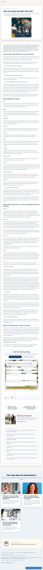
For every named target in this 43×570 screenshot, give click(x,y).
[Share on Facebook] (9, 398)
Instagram (7, 560)
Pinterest (21, 560)
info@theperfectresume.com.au (26, 552)
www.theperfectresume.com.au (10, 342)
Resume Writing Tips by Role (26, 557)
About (19, 558)
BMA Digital (11, 562)
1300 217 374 (34, 552)
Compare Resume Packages (15, 356)
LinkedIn (11, 85)
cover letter (32, 285)
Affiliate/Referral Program (36, 557)
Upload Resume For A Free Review (33, 567)
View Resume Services (21, 421)
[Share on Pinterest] (12, 398)
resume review (22, 339)
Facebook (3, 560)
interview (8, 244)
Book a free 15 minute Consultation (7, 554)
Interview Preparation (5, 557)
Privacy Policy (23, 558)
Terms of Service (14, 558)
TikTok (18, 560)
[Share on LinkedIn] (15, 398)
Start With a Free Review (28, 356)
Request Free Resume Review (21, 387)
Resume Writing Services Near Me (15, 557)
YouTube (14, 560)
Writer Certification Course (5, 558)
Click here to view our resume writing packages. (22, 346)
